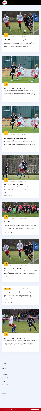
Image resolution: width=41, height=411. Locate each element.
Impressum (4, 368)
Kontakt (3, 370)
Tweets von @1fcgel (5, 384)
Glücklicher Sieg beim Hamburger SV (15, 40)
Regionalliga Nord (21, 36)
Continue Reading (7, 49)
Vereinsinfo (4, 363)
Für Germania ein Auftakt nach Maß (15, 138)
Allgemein (25, 36)
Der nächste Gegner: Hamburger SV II (15, 88)
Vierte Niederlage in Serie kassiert (14, 222)
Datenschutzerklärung (5, 365)
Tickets (3, 360)
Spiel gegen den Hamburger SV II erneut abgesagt (19, 292)
